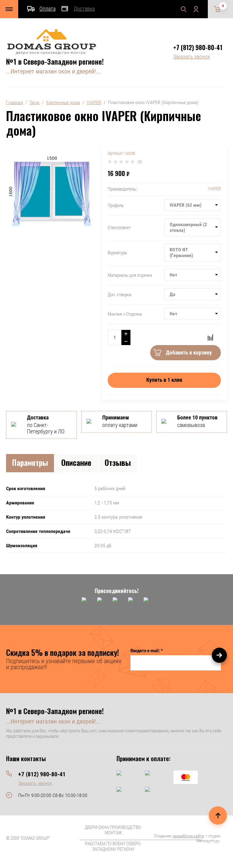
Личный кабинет (196, 9)
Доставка (84, 8)
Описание (76, 462)
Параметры (30, 462)
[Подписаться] (219, 655)
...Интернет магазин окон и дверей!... (53, 71)
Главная (14, 102)
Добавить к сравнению (210, 337)
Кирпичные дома (63, 102)
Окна (34, 102)
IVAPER (94, 102)
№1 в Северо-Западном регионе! (55, 61)
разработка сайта (188, 835)
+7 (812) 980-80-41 (197, 47)
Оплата (47, 8)
